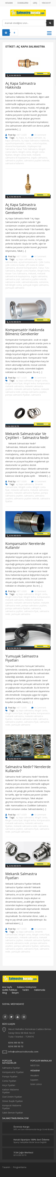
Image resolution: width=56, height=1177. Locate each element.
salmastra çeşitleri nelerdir (36, 160)
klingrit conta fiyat (14, 383)
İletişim (15, 992)
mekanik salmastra (14, 386)
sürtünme (43, 282)
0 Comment (40, 134)
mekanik (32, 273)
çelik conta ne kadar (15, 265)
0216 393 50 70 (15, 1042)
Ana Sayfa (7, 987)
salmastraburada (30, 282)
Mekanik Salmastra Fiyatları (21, 875)
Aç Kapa (20, 137)
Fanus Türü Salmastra (26, 149)
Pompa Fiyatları (9, 1076)
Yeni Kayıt (46, 3)
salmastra (36, 394)
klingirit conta (25, 487)
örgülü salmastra (39, 157)
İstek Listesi (36, 1084)
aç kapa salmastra (25, 259)
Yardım (25, 989)
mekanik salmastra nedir (25, 719)
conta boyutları (39, 143)
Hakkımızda (39, 989)
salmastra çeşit (12, 279)
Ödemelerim (22, 3)
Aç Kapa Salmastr (33, 137)
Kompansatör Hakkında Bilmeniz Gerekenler (24, 331)
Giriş (35, 3)
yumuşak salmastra (14, 287)
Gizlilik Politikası (9, 989)
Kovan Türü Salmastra (16, 273)
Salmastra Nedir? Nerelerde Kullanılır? (28, 768)
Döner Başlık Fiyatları (12, 1101)
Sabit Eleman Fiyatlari (12, 1112)
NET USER (22, 134)
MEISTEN (34, 1065)
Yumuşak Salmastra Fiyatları (21, 658)
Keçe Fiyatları (8, 1085)
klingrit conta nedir (22, 154)
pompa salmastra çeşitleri (34, 391)
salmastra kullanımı (14, 163)
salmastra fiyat (31, 611)
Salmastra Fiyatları (11, 1067)
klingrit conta (25, 151)
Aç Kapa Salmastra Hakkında (20, 85)
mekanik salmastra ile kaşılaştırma (23, 156)
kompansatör (43, 383)
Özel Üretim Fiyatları (12, 1096)
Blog (4, 992)
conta (28, 143)
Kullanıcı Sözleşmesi (26, 987)
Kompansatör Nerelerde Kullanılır (25, 545)
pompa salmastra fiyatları (17, 394)
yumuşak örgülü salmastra (35, 284)
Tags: (12, 137)
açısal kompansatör (14, 143)
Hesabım (9, 3)
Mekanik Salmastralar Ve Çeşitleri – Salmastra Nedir (27, 435)
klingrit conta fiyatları (26, 270)
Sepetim (34, 1079)
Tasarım (6, 1167)
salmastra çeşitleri (14, 160)
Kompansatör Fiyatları (13, 1072)
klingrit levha (43, 270)
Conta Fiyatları (9, 1080)
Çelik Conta (44, 262)
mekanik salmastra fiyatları (27, 389)
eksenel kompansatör (15, 146)
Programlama (19, 1167)
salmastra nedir (12, 282)
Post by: (12, 134)
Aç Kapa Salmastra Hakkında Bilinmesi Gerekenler (21, 208)
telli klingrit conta (13, 284)
